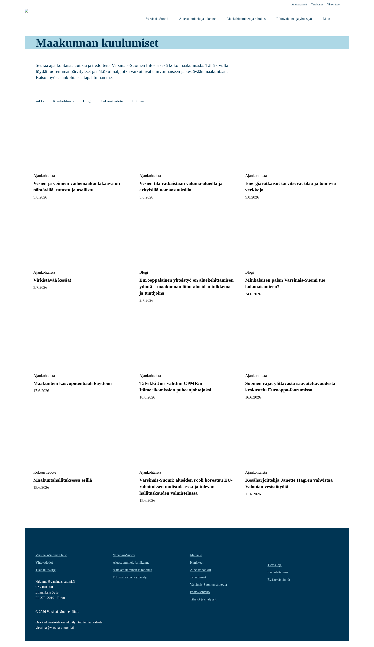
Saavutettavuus (278, 572)
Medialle (196, 555)
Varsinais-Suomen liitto (51, 555)
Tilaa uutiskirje (45, 570)
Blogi (87, 101)
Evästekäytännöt (279, 579)
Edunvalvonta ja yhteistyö (130, 577)
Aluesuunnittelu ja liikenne (131, 562)
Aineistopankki (200, 570)
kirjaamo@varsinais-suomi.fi (55, 581)
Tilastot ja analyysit (203, 599)
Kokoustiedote (111, 101)
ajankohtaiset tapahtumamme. (85, 77)
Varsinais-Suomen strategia (208, 584)
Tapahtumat (198, 577)
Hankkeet (196, 562)
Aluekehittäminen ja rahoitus (132, 570)
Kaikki (38, 101)
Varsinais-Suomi (124, 555)
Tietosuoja (275, 565)
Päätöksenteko (200, 592)
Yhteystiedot (44, 562)
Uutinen (138, 101)
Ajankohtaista (63, 101)
